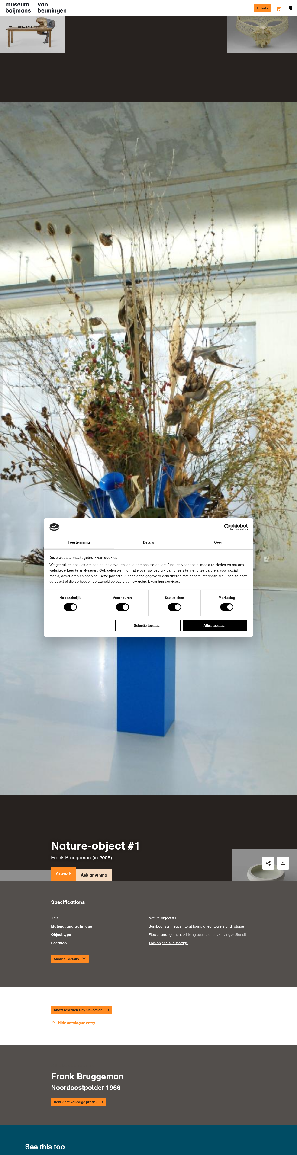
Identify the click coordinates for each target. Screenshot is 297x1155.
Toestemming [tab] (79, 542)
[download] (283, 863)
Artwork (63, 874)
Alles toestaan (214, 625)
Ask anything (94, 875)
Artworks (25, 27)
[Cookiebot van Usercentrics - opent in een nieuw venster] (227, 527)
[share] (268, 863)
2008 (104, 858)
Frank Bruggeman (71, 858)
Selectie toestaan (147, 625)
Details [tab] (148, 542)
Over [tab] (218, 542)
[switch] (122, 607)
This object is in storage (168, 943)
